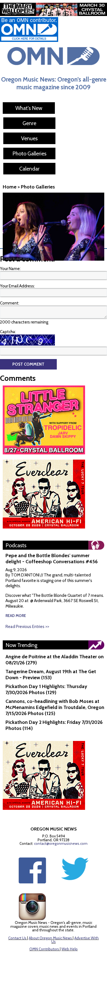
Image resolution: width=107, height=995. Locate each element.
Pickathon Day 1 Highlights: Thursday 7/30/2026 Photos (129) (46, 689)
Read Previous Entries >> (27, 626)
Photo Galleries (29, 153)
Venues (29, 138)
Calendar (29, 168)
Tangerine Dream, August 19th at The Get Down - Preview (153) (50, 674)
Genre (29, 123)
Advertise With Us (75, 940)
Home (9, 187)
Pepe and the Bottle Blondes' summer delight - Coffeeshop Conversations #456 (51, 558)
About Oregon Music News (50, 938)
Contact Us (17, 938)
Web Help (69, 949)
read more (15, 615)
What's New (28, 108)
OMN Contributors (44, 949)
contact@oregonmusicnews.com (61, 843)
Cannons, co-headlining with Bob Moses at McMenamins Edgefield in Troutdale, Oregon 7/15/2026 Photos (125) (54, 707)
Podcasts (15, 545)
